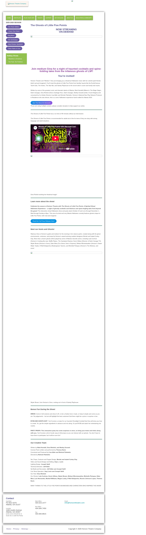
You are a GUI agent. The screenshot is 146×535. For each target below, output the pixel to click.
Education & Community (84, 18)
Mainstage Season (12, 68)
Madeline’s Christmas (15, 59)
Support (48, 18)
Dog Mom (11, 35)
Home (9, 18)
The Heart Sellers (13, 27)
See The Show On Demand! (41, 103)
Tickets (39, 18)
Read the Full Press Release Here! (44, 221)
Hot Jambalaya (12, 40)
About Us (70, 18)
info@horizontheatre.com (75, 503)
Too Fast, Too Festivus (15, 62)
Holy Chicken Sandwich (15, 44)
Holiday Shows (12, 56)
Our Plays (17, 18)
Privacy (16, 529)
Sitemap (24, 529)
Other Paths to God (14, 48)
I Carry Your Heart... (14, 31)
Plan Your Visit (29, 18)
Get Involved (59, 18)
